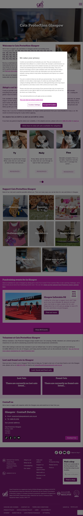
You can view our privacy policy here (31, 100)
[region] (42, 80)
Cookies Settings (34, 105)
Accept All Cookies (49, 105)
